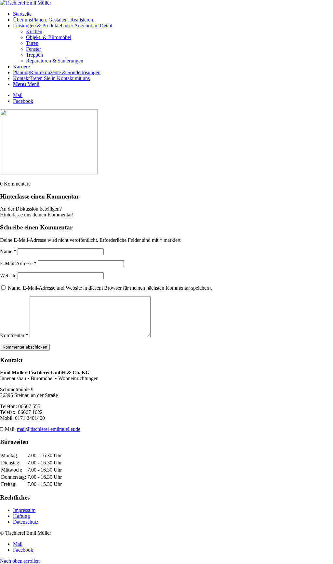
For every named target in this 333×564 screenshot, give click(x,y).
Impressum (24, 510)
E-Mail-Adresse (18, 263)
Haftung (21, 516)
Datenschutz (25, 522)
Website (8, 275)
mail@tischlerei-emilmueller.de (48, 429)
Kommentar (14, 335)
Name (8, 251)
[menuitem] (173, 14)
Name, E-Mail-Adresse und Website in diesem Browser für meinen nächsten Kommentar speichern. (110, 288)
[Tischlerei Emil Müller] (25, 3)
